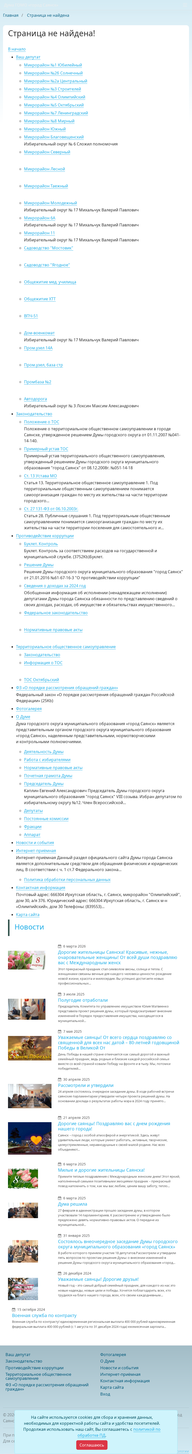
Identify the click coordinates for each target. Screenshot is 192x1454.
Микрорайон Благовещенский (54, 137)
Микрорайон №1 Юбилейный (53, 65)
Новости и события (35, 842)
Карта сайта (28, 914)
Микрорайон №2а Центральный (55, 81)
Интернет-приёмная (36, 850)
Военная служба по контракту (44, 1315)
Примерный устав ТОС (46, 449)
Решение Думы (39, 564)
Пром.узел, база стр (43, 365)
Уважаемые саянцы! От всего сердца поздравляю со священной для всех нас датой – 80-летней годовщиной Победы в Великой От (118, 1042)
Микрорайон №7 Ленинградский (56, 113)
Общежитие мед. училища (50, 282)
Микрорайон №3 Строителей (52, 89)
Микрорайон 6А (39, 218)
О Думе (23, 716)
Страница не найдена (48, 15)
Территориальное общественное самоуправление (66, 646)
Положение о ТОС (41, 422)
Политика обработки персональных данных (67, 879)
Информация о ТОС (43, 662)
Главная (11, 15)
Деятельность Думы (44, 751)
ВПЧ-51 (31, 316)
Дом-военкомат (39, 333)
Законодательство (34, 414)
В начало (17, 49)
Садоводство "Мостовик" (48, 248)
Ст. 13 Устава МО (40, 476)
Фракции (33, 826)
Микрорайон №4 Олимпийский (54, 97)
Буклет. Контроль (41, 543)
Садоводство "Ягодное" (47, 265)
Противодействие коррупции (45, 535)
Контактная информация (40, 887)
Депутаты (33, 810)
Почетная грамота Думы (48, 775)
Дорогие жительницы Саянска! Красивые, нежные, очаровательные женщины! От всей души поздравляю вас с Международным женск (117, 957)
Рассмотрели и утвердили (86, 1085)
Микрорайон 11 (39, 233)
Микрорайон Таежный (46, 186)
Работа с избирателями (47, 759)
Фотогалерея (29, 708)
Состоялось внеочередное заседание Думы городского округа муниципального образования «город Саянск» (118, 1244)
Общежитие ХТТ (40, 299)
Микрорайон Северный (47, 152)
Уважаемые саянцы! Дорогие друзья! (98, 1279)
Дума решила (72, 1204)
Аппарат (32, 834)
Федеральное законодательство (56, 612)
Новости (29, 927)
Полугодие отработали (83, 1000)
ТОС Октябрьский (41, 679)
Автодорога (35, 399)
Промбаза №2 (37, 382)
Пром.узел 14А (38, 348)
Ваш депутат (28, 57)
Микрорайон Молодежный (50, 203)
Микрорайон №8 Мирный (49, 121)
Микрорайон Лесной (44, 169)
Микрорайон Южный (45, 129)
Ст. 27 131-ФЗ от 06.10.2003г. (51, 508)
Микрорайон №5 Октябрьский (54, 105)
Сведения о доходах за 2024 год (55, 585)
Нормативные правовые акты (53, 629)
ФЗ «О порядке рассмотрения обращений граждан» (67, 687)
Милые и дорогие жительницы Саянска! (101, 1170)
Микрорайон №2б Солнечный (53, 73)
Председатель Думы (44, 783)
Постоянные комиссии (46, 818)
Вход (105, 1394)
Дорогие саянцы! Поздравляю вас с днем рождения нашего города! (114, 1126)
